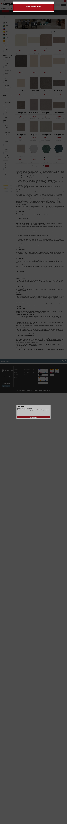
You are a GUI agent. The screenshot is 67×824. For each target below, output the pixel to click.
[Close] (53, 3)
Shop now (34, 8)
